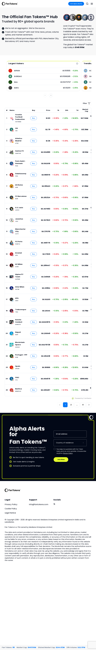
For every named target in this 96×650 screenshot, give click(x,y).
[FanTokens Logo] (13, 490)
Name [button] (12, 110)
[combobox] (70, 442)
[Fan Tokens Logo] (10, 3)
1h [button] (58, 110)
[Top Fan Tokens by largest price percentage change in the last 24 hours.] (77, 63)
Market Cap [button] (85, 110)
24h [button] (66, 110)
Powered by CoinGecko (83, 398)
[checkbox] (54, 449)
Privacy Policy (68, 453)
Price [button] (48, 110)
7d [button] (77, 110)
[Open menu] (91, 3)
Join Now (61, 459)
